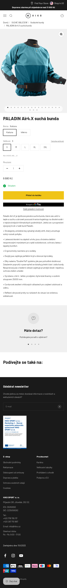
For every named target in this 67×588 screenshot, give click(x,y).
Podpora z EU (43, 477)
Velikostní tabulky (44, 467)
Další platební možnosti (33, 209)
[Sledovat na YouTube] (21, 555)
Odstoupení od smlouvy (13, 472)
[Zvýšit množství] (19, 168)
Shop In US (59, 3)
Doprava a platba (10, 477)
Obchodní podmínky (12, 462)
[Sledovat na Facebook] (5, 555)
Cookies (7, 488)
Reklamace (8, 467)
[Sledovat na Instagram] (13, 555)
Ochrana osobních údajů (14, 483)
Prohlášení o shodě (45, 472)
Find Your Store (41, 3)
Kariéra (40, 462)
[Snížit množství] (7, 168)
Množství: (7, 162)
